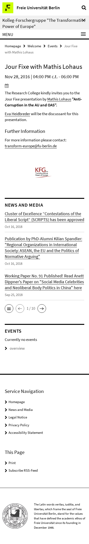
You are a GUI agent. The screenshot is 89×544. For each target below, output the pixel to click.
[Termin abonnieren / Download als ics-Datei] (44, 85)
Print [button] (12, 463)
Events (52, 46)
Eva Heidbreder (17, 113)
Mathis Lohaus (59, 99)
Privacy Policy (19, 425)
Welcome (34, 46)
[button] (9, 308)
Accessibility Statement (26, 432)
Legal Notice (18, 417)
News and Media (21, 409)
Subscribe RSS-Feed (23, 470)
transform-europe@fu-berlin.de (31, 145)
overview (17, 348)
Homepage (13, 46)
